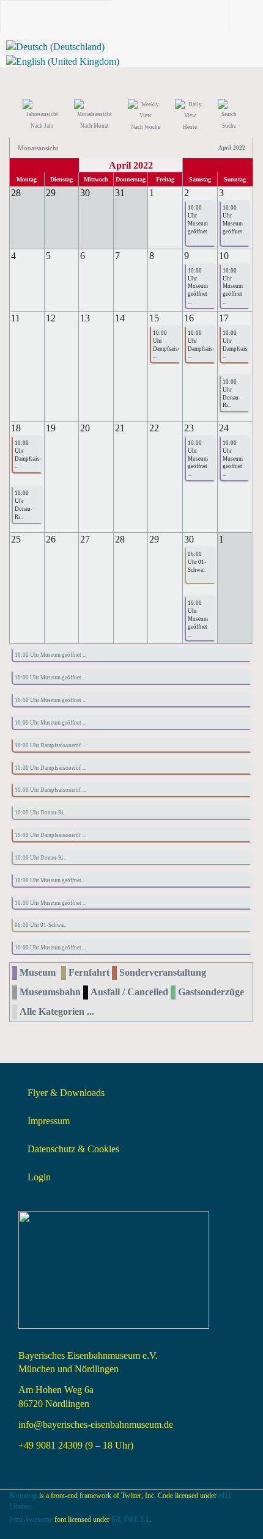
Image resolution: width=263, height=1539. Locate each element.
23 (189, 428)
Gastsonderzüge (211, 992)
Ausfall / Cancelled (129, 992)
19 (51, 428)
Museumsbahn (50, 992)
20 (85, 428)
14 (120, 318)
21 (120, 428)
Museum (38, 972)
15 (154, 318)
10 (224, 255)
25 (16, 539)
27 (85, 539)
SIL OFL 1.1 (130, 1519)
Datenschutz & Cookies (73, 1149)
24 (224, 428)
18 (16, 428)
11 (15, 318)
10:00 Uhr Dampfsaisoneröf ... (165, 345)
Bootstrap (23, 1495)
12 (51, 318)
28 (120, 539)
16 (189, 318)
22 (154, 428)
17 (224, 318)
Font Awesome (31, 1519)
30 (189, 539)
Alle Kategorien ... (57, 1011)
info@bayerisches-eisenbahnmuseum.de (95, 1424)
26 (51, 539)
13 (85, 318)
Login (39, 1177)
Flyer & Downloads (66, 1093)
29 (154, 539)
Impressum (49, 1121)
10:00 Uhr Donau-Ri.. (231, 394)
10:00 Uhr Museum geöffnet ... (198, 223)
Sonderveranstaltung (162, 972)
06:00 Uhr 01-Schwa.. (197, 562)
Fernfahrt (89, 972)
